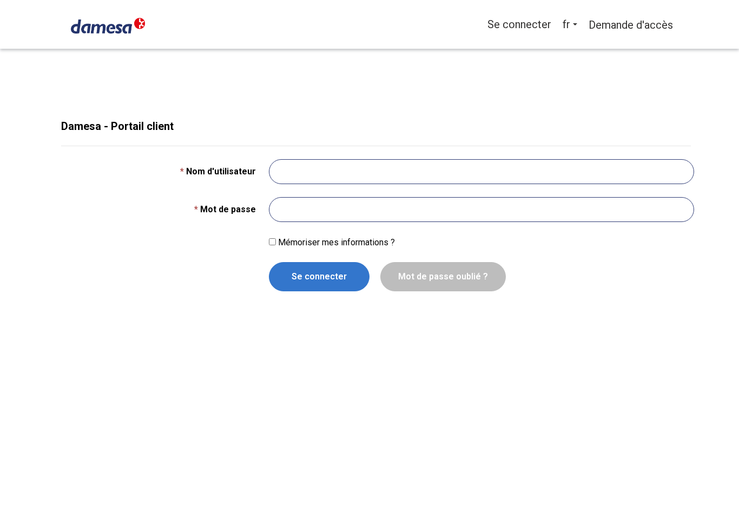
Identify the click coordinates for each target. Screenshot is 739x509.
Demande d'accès (631, 24)
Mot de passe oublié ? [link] (443, 276)
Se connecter (319, 276)
